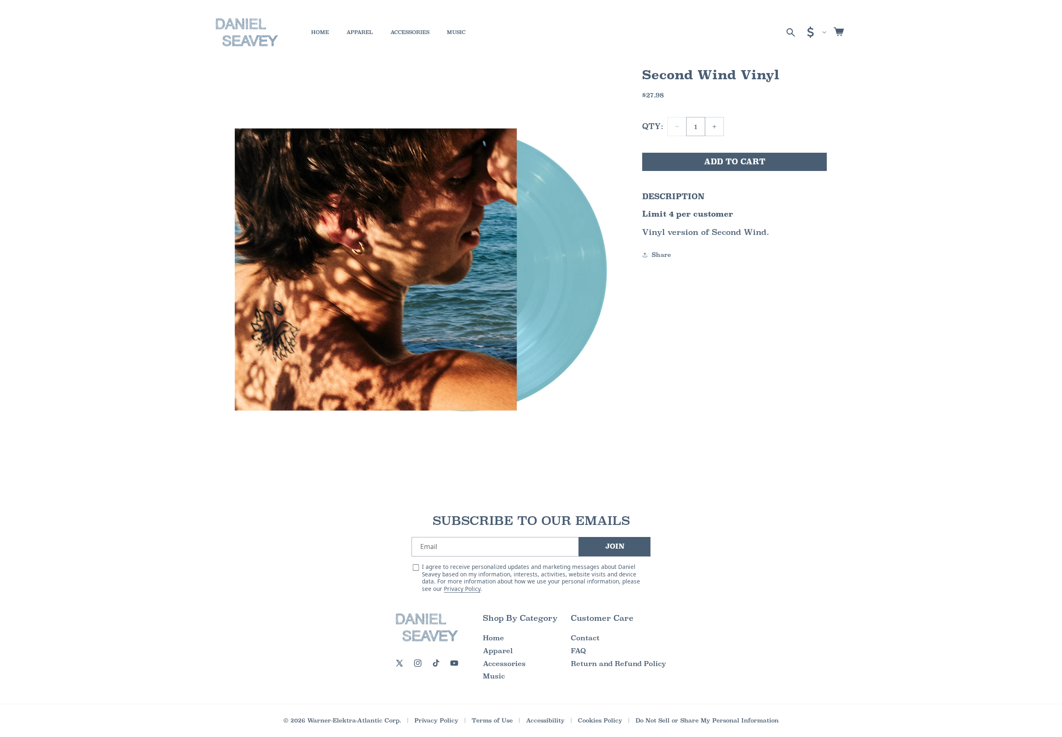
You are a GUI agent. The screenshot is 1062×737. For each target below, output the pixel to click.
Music (494, 676)
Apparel (498, 651)
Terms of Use (492, 720)
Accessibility (545, 720)
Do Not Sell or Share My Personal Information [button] (707, 720)
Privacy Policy (462, 589)
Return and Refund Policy (618, 664)
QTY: (652, 126)
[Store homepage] (427, 627)
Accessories (504, 664)
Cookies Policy (600, 720)
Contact (585, 638)
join (614, 546)
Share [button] (661, 254)
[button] (791, 32)
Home (493, 638)
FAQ (578, 651)
